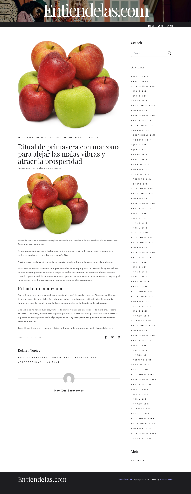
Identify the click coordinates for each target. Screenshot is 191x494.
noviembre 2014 (144, 243)
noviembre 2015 (144, 194)
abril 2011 (140, 350)
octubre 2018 (142, 111)
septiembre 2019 (144, 86)
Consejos (91, 138)
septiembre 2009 (144, 379)
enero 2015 (141, 233)
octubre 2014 (142, 247)
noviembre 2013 (144, 296)
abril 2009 (140, 399)
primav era (87, 358)
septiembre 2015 (144, 203)
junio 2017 (140, 150)
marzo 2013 (141, 316)
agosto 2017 (142, 140)
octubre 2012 (142, 331)
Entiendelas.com (42, 479)
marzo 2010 (141, 365)
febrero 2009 (142, 409)
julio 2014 (140, 262)
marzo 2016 (141, 174)
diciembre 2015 (143, 189)
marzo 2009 (141, 404)
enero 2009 (141, 414)
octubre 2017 (142, 130)
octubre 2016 (142, 169)
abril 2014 (140, 277)
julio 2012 (140, 345)
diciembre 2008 (143, 419)
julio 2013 (140, 311)
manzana (62, 358)
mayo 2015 (140, 223)
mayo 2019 (140, 101)
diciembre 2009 (143, 375)
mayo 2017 (140, 155)
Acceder (139, 461)
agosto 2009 (142, 384)
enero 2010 (141, 370)
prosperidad (31, 362)
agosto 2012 (142, 340)
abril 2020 (140, 81)
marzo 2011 (141, 355)
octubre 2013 (142, 301)
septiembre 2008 (144, 433)
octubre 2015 (142, 199)
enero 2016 (141, 184)
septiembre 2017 (144, 135)
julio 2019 (140, 91)
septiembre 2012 (144, 335)
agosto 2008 (142, 438)
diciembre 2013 (143, 291)
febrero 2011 (142, 360)
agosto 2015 (142, 208)
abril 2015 (140, 228)
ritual (54, 362)
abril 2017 (140, 159)
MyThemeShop (166, 479)
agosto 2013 (142, 306)
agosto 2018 (142, 120)
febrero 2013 (142, 321)
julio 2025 (140, 76)
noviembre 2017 (144, 125)
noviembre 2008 (144, 423)
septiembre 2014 (144, 252)
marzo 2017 (141, 164)
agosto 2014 (142, 257)
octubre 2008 (142, 428)
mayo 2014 (140, 272)
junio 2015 (140, 218)
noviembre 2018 (144, 106)
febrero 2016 (142, 179)
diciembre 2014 (143, 238)
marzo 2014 (141, 282)
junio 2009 (140, 394)
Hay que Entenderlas (65, 138)
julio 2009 (140, 389)
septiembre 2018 (144, 115)
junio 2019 (140, 96)
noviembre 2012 (144, 326)
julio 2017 (140, 145)
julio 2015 (140, 213)
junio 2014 (140, 267)
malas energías (34, 358)
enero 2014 (141, 287)
